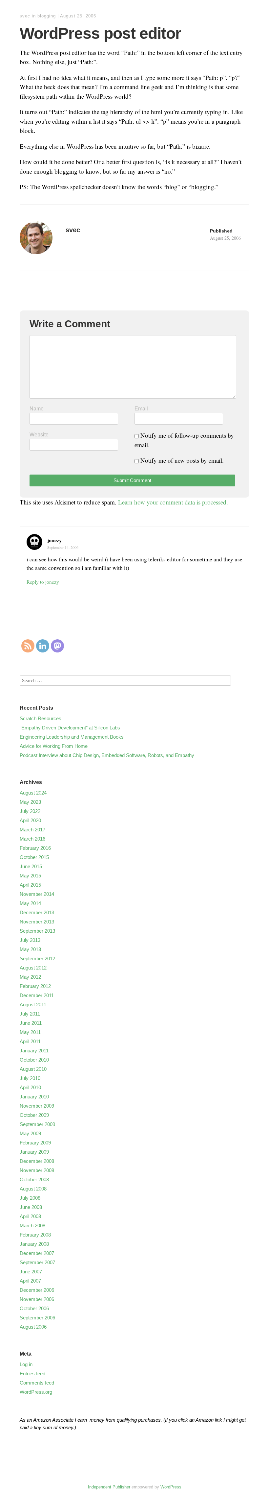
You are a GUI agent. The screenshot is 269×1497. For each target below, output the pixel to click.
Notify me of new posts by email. (182, 460)
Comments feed (37, 1383)
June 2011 (31, 1023)
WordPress (170, 1487)
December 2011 (37, 995)
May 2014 (30, 903)
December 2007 (37, 1253)
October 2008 (34, 1179)
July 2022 (30, 811)
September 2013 (37, 931)
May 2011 (30, 1032)
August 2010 (33, 1069)
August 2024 (33, 793)
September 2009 (37, 1124)
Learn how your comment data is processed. (173, 502)
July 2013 (30, 940)
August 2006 (33, 1327)
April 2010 (30, 1087)
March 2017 (32, 829)
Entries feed (32, 1373)
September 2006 (37, 1317)
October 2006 (34, 1308)
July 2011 (30, 1014)
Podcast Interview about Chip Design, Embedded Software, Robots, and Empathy (107, 755)
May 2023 (30, 802)
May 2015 (30, 875)
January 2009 (34, 1152)
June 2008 (31, 1207)
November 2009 (37, 1106)
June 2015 (31, 866)
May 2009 (30, 1133)
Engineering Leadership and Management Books (72, 737)
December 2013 (37, 912)
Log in (26, 1364)
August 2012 (33, 967)
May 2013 (30, 949)
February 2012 (35, 986)
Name (37, 408)
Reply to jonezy (43, 581)
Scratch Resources (40, 718)
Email (141, 408)
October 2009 (34, 1115)
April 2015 (30, 885)
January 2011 (34, 1050)
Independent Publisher (109, 1487)
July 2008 (30, 1198)
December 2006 (37, 1290)
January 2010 (34, 1096)
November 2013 (37, 921)
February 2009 (35, 1142)
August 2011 (33, 1004)
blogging (46, 15)
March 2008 (32, 1225)
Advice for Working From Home (54, 746)
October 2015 (34, 857)
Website (39, 434)
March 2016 (32, 839)
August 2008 (33, 1188)
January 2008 (34, 1244)
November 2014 (37, 894)
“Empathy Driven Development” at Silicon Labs (70, 727)
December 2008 (37, 1161)
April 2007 (30, 1281)
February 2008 (35, 1235)
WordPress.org (36, 1392)
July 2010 (30, 1078)
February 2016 (35, 848)
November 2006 (37, 1299)
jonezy (54, 540)
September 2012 (37, 958)
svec (25, 15)
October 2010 (34, 1060)
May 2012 (30, 977)
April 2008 (30, 1216)
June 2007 (31, 1271)
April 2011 (30, 1041)
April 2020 (30, 820)
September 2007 (37, 1262)
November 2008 (37, 1170)
